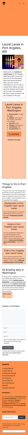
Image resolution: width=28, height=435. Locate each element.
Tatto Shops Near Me (8, 387)
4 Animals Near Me (7, 368)
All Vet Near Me (6, 378)
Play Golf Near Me (7, 380)
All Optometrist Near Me (9, 373)
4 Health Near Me (7, 370)
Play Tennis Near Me (8, 383)
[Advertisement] (14, 22)
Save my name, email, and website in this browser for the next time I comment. (14, 341)
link (12, 407)
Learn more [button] (5, 427)
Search (22, 417)
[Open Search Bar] (20, 3)
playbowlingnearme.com (19, 282)
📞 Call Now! (14, 134)
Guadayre (5, 364)
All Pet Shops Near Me (8, 375)
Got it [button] (14, 431)
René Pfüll (5, 385)
